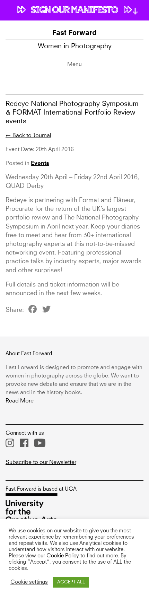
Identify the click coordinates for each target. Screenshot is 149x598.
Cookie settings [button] (29, 582)
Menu (74, 64)
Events (40, 163)
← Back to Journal (28, 135)
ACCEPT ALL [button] (71, 582)
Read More (20, 401)
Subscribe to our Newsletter (41, 462)
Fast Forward (74, 33)
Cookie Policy (62, 556)
